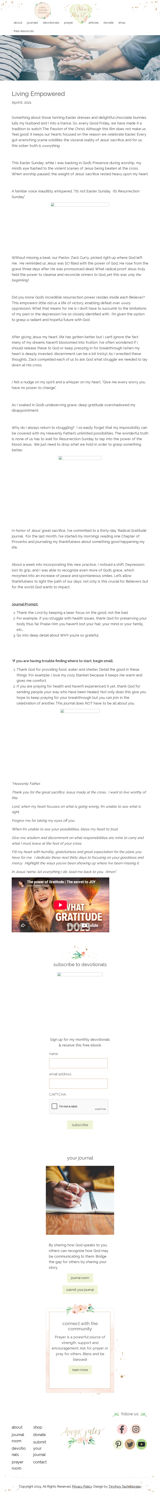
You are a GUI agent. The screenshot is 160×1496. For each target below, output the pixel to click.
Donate (39, 1434)
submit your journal (80, 1290)
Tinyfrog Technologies (124, 1486)
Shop (37, 1427)
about (17, 1427)
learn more (80, 1370)
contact (40, 1462)
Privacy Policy (82, 1486)
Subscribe (80, 1125)
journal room (80, 1278)
